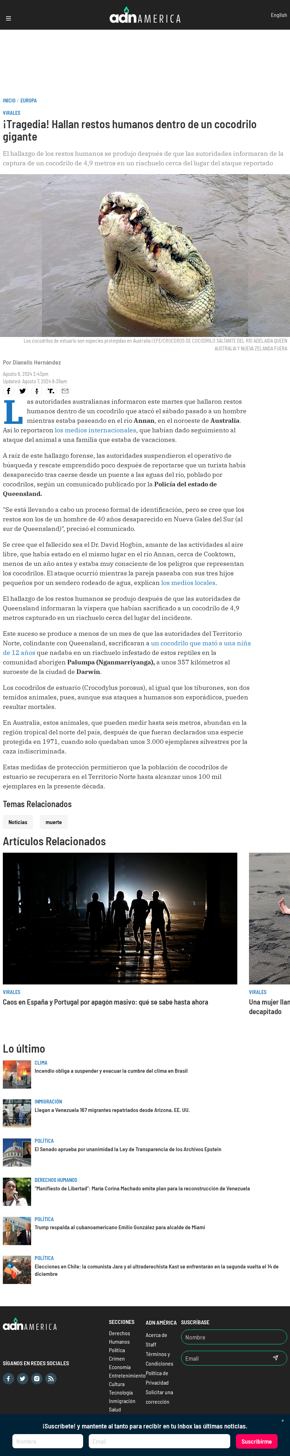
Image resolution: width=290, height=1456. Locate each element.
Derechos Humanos (56, 1180)
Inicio (9, 100)
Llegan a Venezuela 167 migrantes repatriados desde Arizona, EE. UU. (112, 1109)
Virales (11, 113)
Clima (41, 1063)
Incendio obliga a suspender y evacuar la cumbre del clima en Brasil (111, 1070)
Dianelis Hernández (37, 362)
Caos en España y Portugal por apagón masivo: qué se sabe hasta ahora (105, 1001)
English (279, 14)
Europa (29, 100)
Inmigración (48, 1102)
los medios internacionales (95, 430)
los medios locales (187, 583)
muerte (54, 821)
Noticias (17, 821)
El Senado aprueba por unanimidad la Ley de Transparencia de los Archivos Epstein (128, 1149)
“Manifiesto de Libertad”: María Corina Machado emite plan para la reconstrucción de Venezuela (142, 1188)
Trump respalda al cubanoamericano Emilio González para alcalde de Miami (120, 1227)
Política (44, 1141)
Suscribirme (257, 1441)
